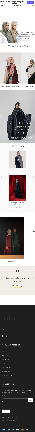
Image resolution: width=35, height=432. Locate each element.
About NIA (5, 355)
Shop (3, 351)
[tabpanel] (17, 116)
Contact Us (6, 359)
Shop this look (12, 261)
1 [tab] (15, 140)
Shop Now (24, 38)
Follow (30, 2)
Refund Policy (6, 371)
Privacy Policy (7, 363)
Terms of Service (7, 375)
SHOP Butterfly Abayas (21, 138)
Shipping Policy (7, 367)
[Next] (33, 67)
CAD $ (5, 411)
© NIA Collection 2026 (9, 417)
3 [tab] (20, 140)
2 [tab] (17, 140)
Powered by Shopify (9, 420)
